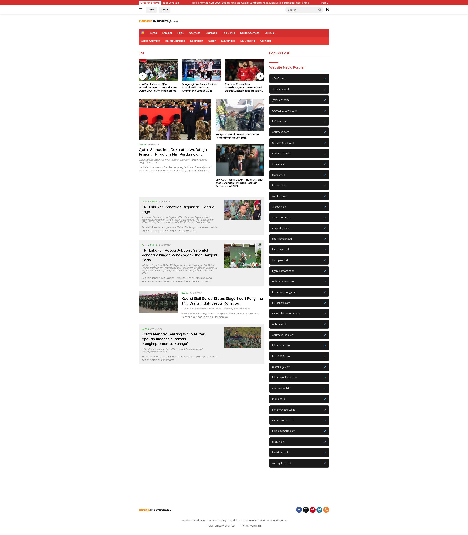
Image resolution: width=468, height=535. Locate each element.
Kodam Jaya (147, 219)
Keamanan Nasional (151, 217)
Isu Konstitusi (187, 308)
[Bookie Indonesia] (159, 21)
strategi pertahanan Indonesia (164, 222)
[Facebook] (299, 510)
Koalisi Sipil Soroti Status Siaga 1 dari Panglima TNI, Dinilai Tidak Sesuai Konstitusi (222, 300)
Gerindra (265, 40)
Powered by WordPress (221, 525)
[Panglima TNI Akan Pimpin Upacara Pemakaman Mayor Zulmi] (240, 115)
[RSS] (326, 510)
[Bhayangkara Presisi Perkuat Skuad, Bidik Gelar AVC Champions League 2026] (201, 70)
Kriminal (167, 33)
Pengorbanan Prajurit (149, 162)
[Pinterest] (313, 510)
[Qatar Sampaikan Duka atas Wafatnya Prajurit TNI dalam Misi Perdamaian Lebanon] (175, 119)
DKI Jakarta (247, 40)
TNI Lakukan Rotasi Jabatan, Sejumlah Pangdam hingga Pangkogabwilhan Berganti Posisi (180, 255)
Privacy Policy (217, 520)
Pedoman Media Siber (273, 520)
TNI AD (183, 222)
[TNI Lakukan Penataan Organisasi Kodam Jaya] (242, 216)
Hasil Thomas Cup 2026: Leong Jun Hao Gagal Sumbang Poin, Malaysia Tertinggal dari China (224, 2)
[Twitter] (306, 510)
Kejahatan (196, 40)
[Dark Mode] (327, 10)
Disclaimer (250, 520)
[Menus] (141, 10)
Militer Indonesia (224, 308)
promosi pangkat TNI (188, 219)
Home (151, 9)
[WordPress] (319, 510)
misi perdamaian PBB (196, 159)
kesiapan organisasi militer (198, 217)
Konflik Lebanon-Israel (174, 159)
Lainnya (269, 33)
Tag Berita (228, 33)
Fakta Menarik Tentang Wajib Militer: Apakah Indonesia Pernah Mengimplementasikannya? (173, 339)
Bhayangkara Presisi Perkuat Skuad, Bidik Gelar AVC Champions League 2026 (200, 87)
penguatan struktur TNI (165, 219)
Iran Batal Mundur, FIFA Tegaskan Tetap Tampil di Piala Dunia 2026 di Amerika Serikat (158, 87)
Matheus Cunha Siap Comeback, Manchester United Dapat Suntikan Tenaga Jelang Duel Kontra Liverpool (244, 87)
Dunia (142, 144)
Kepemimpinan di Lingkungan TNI (190, 265)
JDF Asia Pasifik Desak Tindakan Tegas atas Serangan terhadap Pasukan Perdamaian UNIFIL (240, 183)
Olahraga (211, 33)
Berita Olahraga (175, 40)
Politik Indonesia (241, 308)
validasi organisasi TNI (198, 222)
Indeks (186, 520)
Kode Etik (199, 520)
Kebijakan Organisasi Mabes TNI (157, 265)
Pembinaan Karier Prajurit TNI (178, 267)
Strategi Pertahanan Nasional (179, 270)
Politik (180, 33)
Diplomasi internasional (150, 159)
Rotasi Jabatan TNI (154, 270)
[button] (320, 9)
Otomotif (194, 33)
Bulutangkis (228, 40)
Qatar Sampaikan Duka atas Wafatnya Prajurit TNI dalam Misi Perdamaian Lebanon (173, 154)
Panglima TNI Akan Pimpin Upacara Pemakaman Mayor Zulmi (237, 136)
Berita (164, 9)
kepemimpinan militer (173, 217)
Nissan (212, 40)
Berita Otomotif (249, 33)
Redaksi (235, 520)
